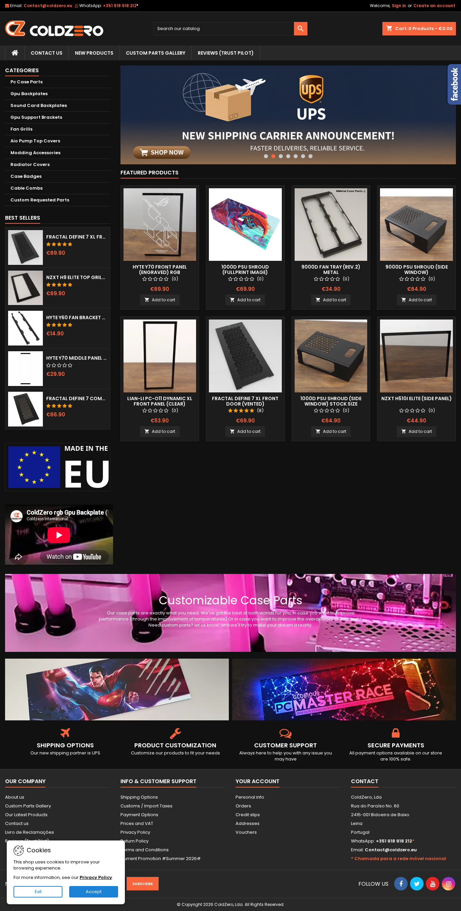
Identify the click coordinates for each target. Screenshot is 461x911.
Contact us (17, 823)
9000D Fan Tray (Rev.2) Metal (330, 270)
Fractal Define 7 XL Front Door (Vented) (76, 237)
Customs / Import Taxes (146, 806)
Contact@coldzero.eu (48, 5)
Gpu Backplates (29, 93)
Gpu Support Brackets (36, 117)
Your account (257, 781)
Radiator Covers (30, 164)
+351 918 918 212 (120, 5)
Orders (243, 806)
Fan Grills (21, 129)
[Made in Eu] (57, 467)
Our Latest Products (26, 814)
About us (14, 797)
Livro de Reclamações (29, 832)
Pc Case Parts (26, 82)
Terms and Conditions (144, 850)
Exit (38, 891)
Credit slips (248, 814)
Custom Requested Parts (39, 200)
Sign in (399, 5)
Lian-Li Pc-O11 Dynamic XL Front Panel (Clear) (159, 401)
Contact (364, 781)
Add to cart (159, 300)
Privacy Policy (135, 832)
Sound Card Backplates (38, 105)
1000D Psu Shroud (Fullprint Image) (245, 270)
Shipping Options (139, 797)
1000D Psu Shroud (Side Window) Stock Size (330, 401)
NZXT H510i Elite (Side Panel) (416, 398)
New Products (94, 53)
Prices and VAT (136, 823)
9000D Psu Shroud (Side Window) (416, 270)
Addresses (248, 823)
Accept (94, 891)
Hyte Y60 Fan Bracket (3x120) (76, 317)
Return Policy (134, 841)
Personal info (250, 797)
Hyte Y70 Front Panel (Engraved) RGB (160, 270)
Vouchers (246, 832)
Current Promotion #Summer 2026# (160, 858)
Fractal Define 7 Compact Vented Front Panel (76, 398)
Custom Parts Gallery (155, 53)
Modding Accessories (35, 152)
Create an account (434, 5)
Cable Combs (26, 188)
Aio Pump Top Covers (35, 141)
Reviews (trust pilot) (226, 53)
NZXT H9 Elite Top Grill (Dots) (76, 277)
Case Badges (26, 176)
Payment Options (139, 814)
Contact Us (46, 53)
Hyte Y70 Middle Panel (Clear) (76, 358)
